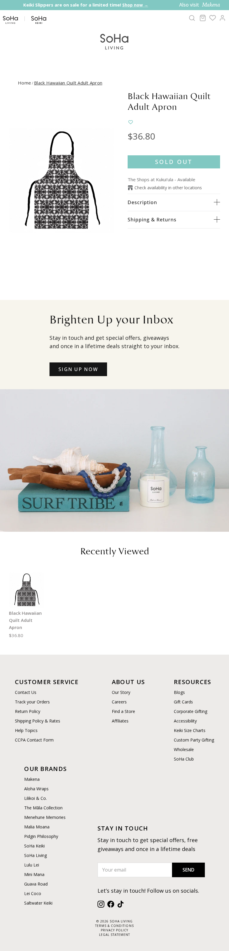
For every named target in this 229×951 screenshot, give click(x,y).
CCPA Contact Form (34, 740)
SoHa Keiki (34, 846)
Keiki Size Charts (189, 730)
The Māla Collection (43, 808)
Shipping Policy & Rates (37, 721)
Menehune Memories (45, 817)
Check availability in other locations (168, 187)
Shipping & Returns (152, 219)
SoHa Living (35, 855)
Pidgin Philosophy (41, 836)
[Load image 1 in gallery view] (61, 181)
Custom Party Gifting (194, 740)
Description (142, 202)
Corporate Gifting (190, 711)
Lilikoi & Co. (35, 798)
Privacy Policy (114, 930)
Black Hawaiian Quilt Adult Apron (68, 83)
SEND (188, 869)
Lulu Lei (31, 865)
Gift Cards (183, 702)
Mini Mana (34, 874)
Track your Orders (32, 702)
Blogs (179, 692)
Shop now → (62, 11)
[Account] (222, 17)
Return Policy (27, 711)
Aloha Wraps (36, 789)
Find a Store (123, 711)
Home (24, 83)
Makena (32, 779)
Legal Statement (114, 935)
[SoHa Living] (114, 41)
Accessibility (185, 721)
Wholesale (184, 749)
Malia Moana (36, 827)
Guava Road (36, 884)
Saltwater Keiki (38, 903)
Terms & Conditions (114, 926)
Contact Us (25, 692)
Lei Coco (32, 893)
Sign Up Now (78, 369)
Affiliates (120, 721)
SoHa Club (184, 759)
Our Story (121, 692)
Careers (119, 702)
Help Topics (26, 730)
